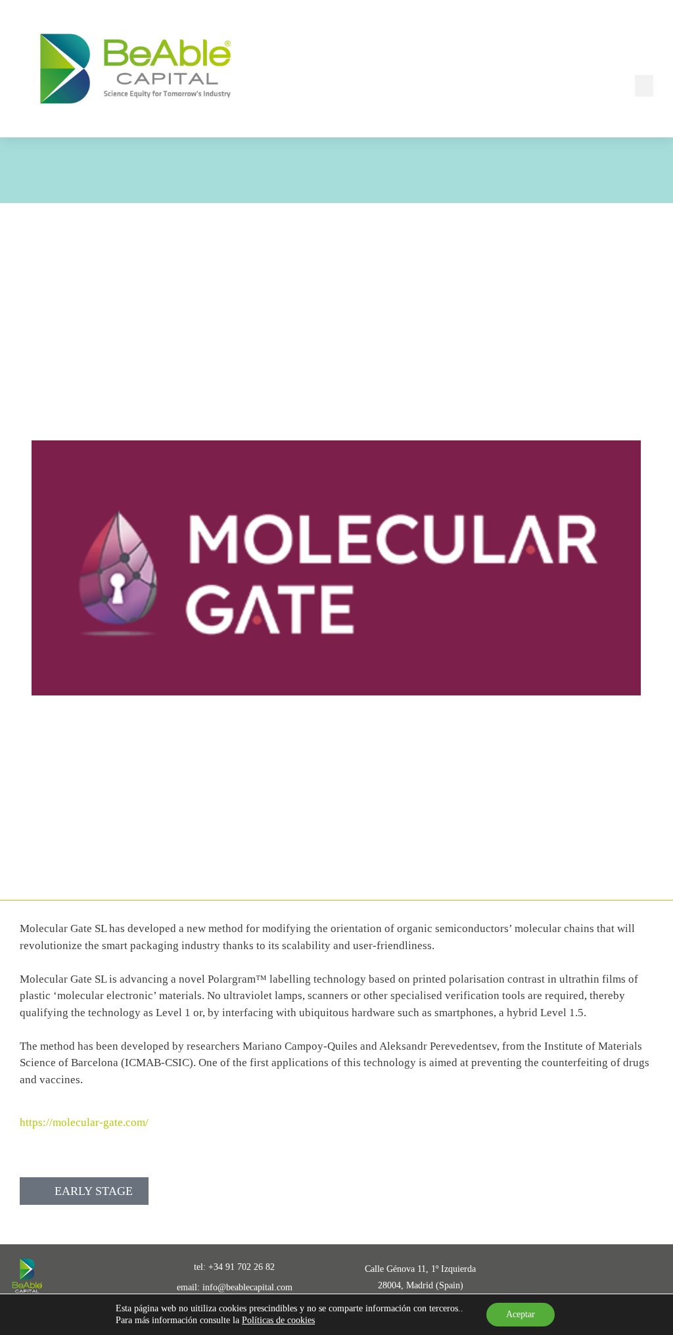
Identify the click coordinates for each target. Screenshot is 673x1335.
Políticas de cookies (278, 1320)
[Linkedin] (569, 1277)
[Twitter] (609, 1277)
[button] (644, 86)
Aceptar (520, 1314)
